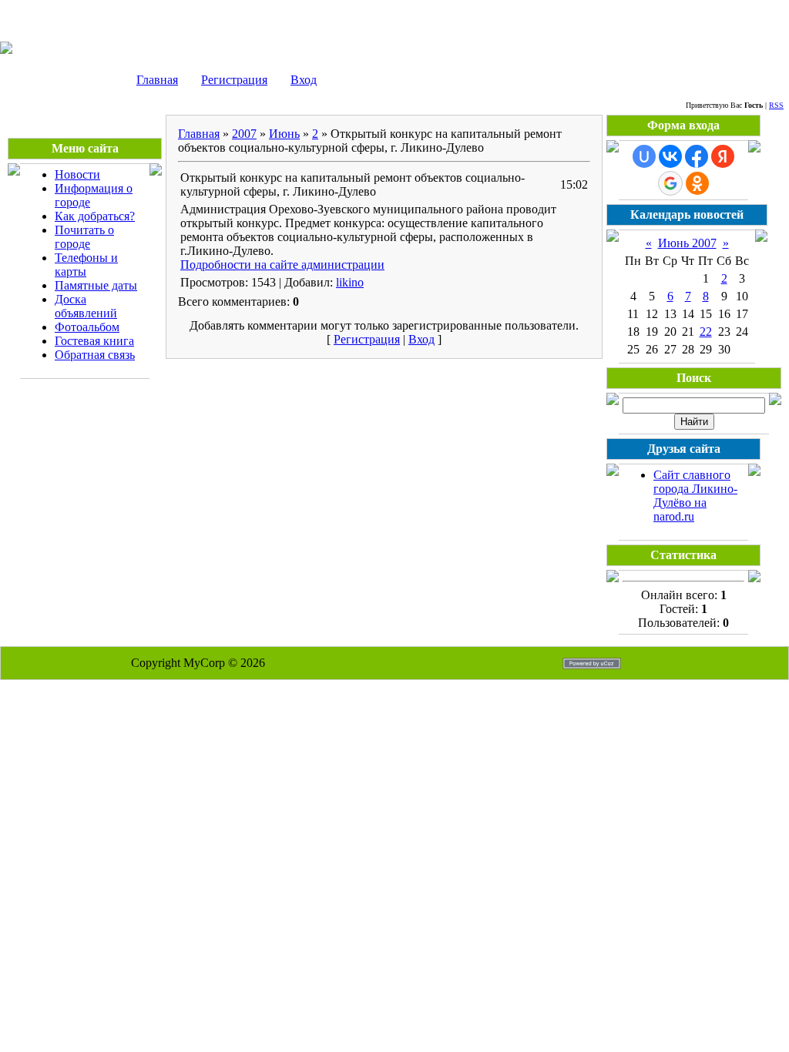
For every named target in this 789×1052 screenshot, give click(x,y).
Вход (303, 79)
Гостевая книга (94, 340)
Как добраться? (95, 216)
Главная (157, 79)
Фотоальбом (87, 326)
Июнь (284, 133)
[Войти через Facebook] (696, 156)
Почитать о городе (84, 236)
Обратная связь (95, 354)
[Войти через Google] (670, 183)
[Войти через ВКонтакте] (670, 156)
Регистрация (234, 79)
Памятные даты (96, 285)
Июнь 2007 (687, 243)
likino (350, 282)
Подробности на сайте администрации (282, 264)
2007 (244, 133)
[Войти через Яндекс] (722, 156)
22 (706, 331)
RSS (776, 105)
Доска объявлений (86, 306)
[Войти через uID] (644, 156)
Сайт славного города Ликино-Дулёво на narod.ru (695, 495)
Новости (77, 174)
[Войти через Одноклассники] (697, 183)
